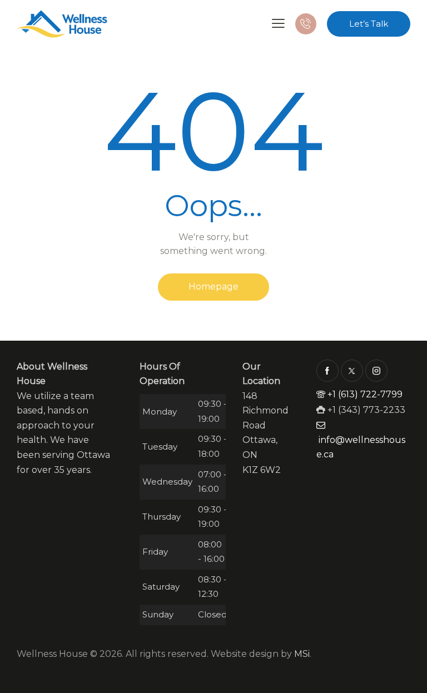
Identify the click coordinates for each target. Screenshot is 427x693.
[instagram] (376, 371)
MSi (302, 654)
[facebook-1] (327, 371)
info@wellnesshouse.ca (360, 447)
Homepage (213, 286)
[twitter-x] (352, 371)
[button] (278, 23)
